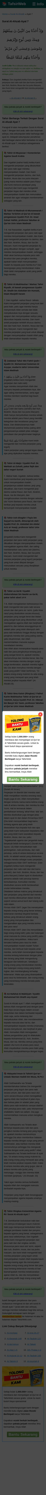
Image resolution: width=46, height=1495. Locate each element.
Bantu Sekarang (23, 779)
